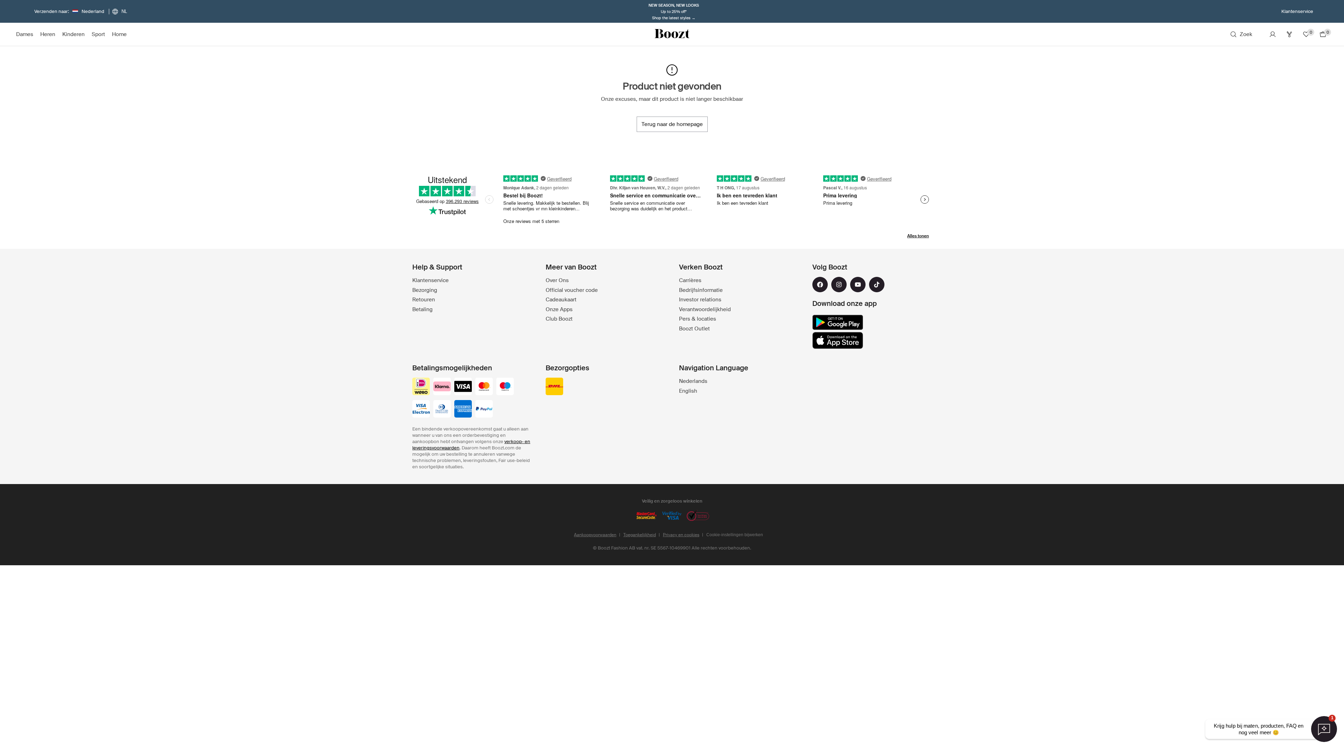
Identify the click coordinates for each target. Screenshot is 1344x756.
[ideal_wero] (421, 387)
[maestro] (505, 387)
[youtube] (858, 284)
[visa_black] (463, 387)
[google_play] (837, 322)
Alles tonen (918, 236)
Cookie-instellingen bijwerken (734, 534)
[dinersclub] (442, 409)
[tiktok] (876, 284)
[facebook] (820, 284)
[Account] (1272, 34)
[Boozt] (672, 34)
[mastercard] (484, 387)
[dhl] (554, 387)
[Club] (1289, 34)
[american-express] (463, 409)
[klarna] (442, 387)
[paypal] (484, 409)
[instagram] (839, 284)
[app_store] (837, 340)
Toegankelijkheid (639, 535)
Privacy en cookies (681, 535)
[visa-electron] (421, 409)
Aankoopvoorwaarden (595, 535)
